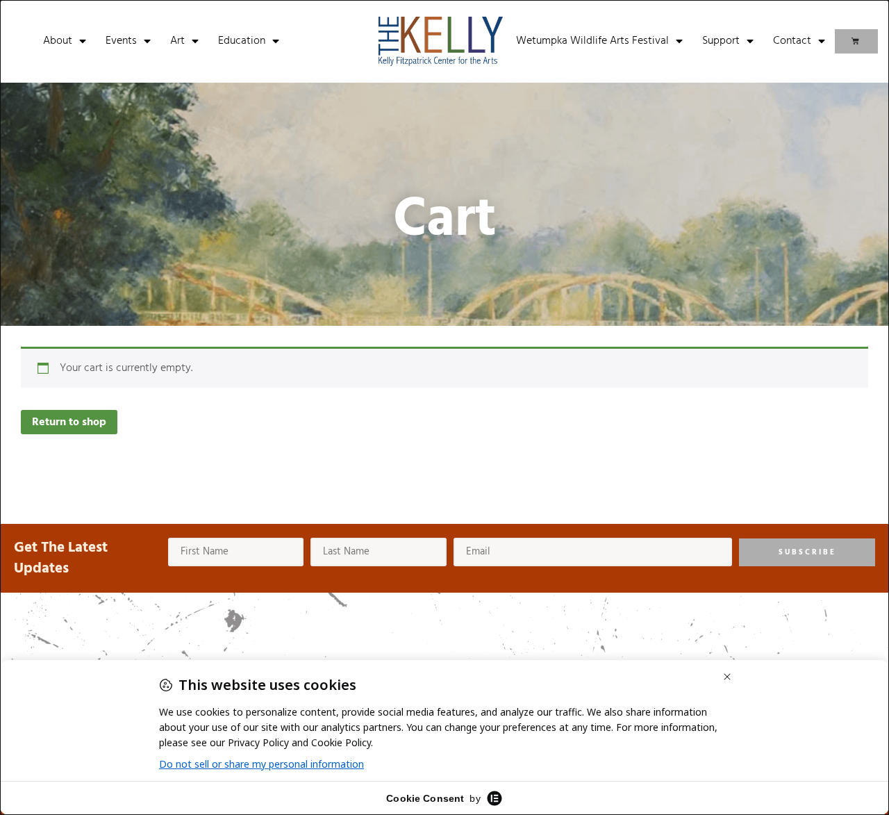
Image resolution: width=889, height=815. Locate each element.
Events (121, 41)
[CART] (856, 41)
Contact (792, 41)
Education (241, 41)
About (57, 41)
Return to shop (69, 422)
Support (721, 41)
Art (177, 41)
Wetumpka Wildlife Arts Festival (592, 41)
